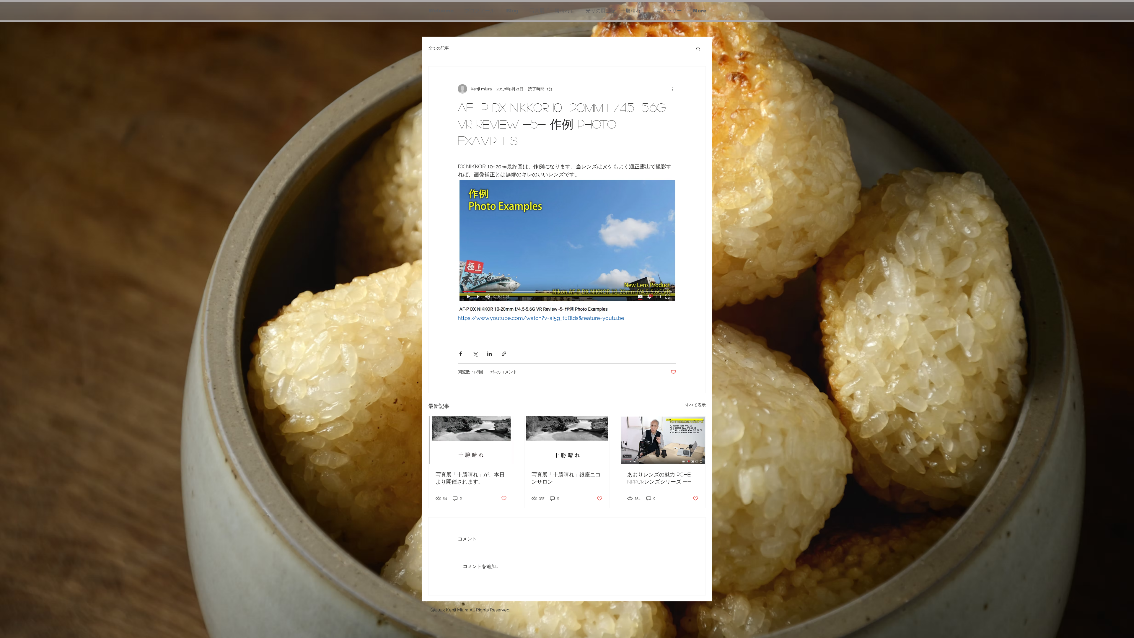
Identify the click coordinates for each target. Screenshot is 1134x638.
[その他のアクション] (672, 88)
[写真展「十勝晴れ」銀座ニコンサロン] (567, 440)
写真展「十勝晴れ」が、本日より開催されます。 (470, 478)
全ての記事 (438, 48)
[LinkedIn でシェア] (489, 354)
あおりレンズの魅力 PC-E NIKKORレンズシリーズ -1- (659, 478)
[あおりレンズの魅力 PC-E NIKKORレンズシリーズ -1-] (663, 440)
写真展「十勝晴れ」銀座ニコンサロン (566, 478)
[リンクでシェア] (504, 354)
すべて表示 (695, 405)
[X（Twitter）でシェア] (475, 354)
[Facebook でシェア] (460, 354)
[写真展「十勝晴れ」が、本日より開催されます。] (471, 440)
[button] (698, 48)
